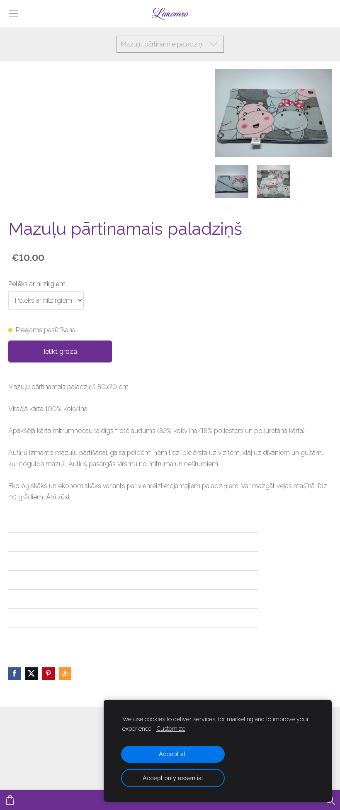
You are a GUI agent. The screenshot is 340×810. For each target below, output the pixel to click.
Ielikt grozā (60, 351)
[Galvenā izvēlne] (13, 13)
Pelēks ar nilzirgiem (37, 284)
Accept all (173, 753)
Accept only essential (173, 777)
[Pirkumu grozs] (10, 800)
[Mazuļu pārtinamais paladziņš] (231, 181)
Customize (170, 728)
